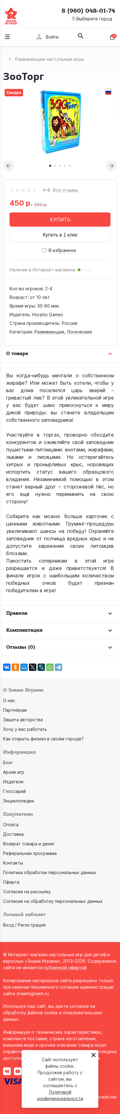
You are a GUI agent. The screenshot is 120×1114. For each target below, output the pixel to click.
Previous (8, 165)
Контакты (13, 862)
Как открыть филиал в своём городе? (43, 738)
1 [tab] (50, 166)
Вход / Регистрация (24, 925)
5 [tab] (70, 166)
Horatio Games (47, 314)
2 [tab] (55, 166)
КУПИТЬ (60, 219)
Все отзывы (65, 190)
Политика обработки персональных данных (49, 872)
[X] (32, 667)
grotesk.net (105, 1096)
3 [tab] (60, 166)
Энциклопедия (18, 800)
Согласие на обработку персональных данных (53, 901)
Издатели (13, 781)
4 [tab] (65, 166)
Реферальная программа (30, 853)
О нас (9, 700)
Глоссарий (14, 791)
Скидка (13, 92)
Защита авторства (23, 719)
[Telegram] (58, 667)
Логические (79, 331)
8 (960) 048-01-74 (88, 11)
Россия (69, 323)
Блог (8, 762)
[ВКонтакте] (6, 667)
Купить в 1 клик (60, 234)
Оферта (11, 882)
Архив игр (13, 772)
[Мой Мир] (24, 667)
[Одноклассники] (15, 667)
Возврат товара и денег (29, 843)
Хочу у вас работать (25, 729)
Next (111, 165)
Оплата (10, 824)
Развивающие (49, 331)
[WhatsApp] (50, 667)
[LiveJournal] (41, 667)
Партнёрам (15, 710)
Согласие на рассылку (27, 891)
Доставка (13, 834)
